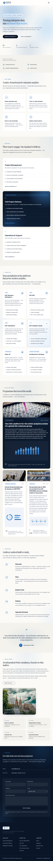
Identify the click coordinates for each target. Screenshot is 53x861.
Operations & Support (8, 845)
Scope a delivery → (10, 223)
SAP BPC (22, 843)
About (37, 840)
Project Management (7, 840)
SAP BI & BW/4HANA (24, 840)
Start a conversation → (26, 36)
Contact (38, 848)
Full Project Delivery (7, 843)
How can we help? (10, 795)
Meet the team (8, 683)
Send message (26, 808)
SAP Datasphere (23, 845)
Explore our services (10, 36)
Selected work (39, 845)
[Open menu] (48, 2)
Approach (38, 843)
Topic (28, 788)
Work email (30, 781)
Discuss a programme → (11, 186)
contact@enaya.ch (15, 768)
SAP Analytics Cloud (24, 848)
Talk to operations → (10, 256)
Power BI (22, 850)
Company (7, 788)
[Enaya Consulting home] (7, 2)
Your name (8, 781)
